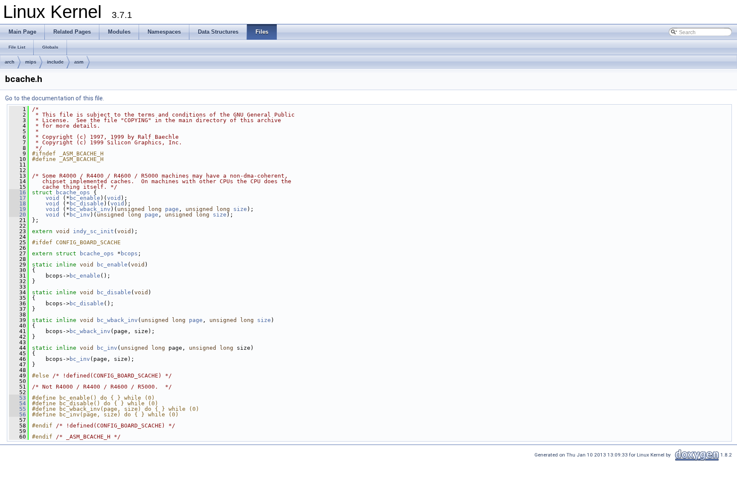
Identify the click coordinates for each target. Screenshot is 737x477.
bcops (129, 253)
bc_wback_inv (90, 209)
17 (17, 198)
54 (17, 403)
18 (17, 203)
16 (17, 192)
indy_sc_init (93, 231)
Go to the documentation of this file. (54, 98)
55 (17, 409)
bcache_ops (73, 192)
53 (17, 398)
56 (17, 414)
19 (17, 209)
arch (10, 61)
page (172, 209)
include (55, 61)
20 (17, 214)
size (240, 209)
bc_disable (87, 203)
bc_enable (85, 198)
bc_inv (80, 214)
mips (30, 61)
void (52, 198)
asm (79, 61)
